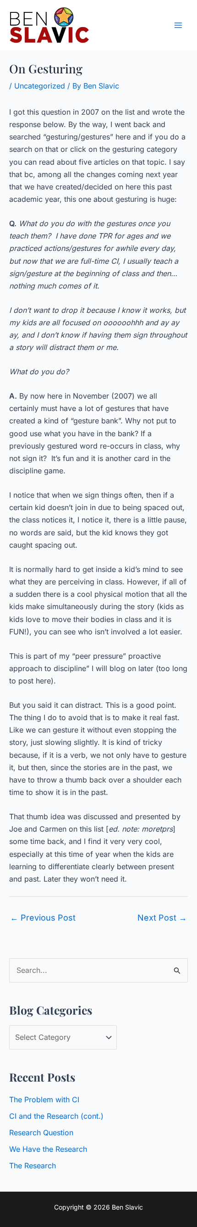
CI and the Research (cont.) (56, 1116)
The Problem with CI (44, 1099)
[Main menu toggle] (178, 25)
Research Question (41, 1132)
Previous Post (43, 917)
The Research (32, 1165)
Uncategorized (39, 85)
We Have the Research (48, 1149)
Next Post (162, 917)
